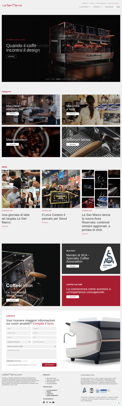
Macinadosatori (51, 382)
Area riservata (101, 3)
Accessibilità (48, 399)
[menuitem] (113, 3)
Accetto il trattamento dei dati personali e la (22, 365)
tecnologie (47, 387)
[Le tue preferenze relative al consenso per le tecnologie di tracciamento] (119, 403)
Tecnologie (109, 7)
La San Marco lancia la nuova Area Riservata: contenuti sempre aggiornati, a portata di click (96, 222)
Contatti (85, 3)
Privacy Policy (32, 365)
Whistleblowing (88, 400)
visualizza (11, 56)
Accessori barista (52, 383)
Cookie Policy (91, 397)
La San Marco (52, 390)
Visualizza (5, 226)
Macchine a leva (51, 378)
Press (92, 3)
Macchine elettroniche (53, 380)
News (118, 7)
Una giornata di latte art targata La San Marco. (16, 218)
